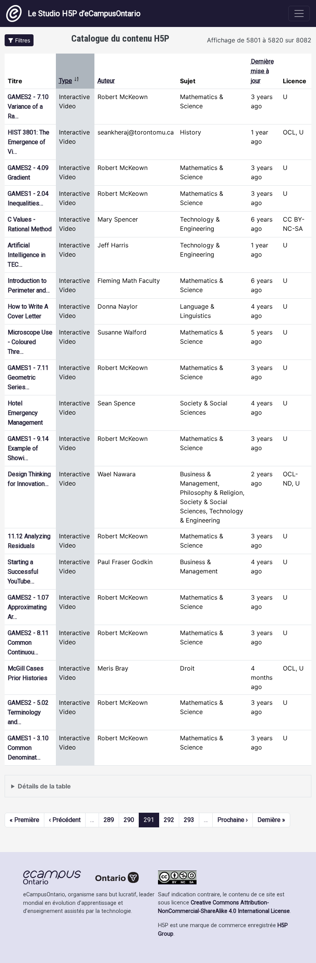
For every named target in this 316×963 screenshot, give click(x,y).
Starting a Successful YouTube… (23, 571)
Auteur (106, 80)
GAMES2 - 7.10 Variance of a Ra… (28, 106)
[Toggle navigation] (299, 13)
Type (69, 80)
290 (129, 820)
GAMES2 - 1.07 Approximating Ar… (28, 607)
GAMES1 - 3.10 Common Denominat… (28, 747)
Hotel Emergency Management (25, 413)
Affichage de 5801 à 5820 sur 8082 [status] (259, 40)
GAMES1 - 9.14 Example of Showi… (28, 448)
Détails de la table (44, 786)
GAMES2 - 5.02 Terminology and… (28, 712)
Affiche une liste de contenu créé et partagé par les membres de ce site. (114, 789)
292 (169, 820)
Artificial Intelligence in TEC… (26, 255)
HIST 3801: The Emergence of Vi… (28, 142)
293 (189, 820)
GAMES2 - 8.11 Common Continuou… (28, 642)
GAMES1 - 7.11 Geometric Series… (28, 377)
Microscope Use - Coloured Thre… (30, 342)
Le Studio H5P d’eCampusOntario (84, 13)
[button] (19, 40)
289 (109, 820)
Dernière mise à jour (262, 71)
